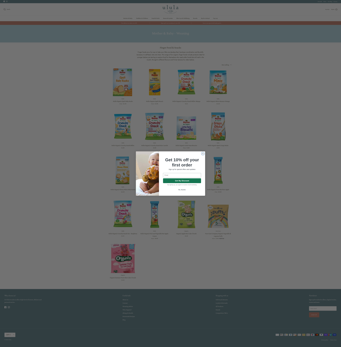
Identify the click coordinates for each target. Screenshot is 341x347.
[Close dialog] (202, 153)
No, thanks (182, 189)
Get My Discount (182, 181)
